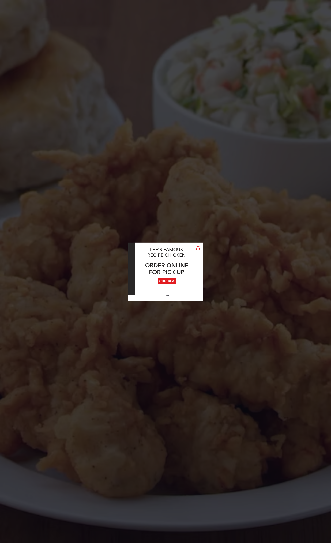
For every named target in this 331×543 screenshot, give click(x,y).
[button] (198, 248)
